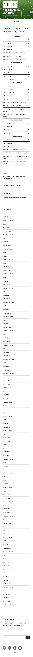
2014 (4, 434)
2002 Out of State (8, 274)
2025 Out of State (8, 605)
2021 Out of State (8, 537)
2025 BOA (6, 594)
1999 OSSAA (7, 231)
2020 (4, 519)
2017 (4, 477)
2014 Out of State (8, 445)
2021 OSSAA (6, 534)
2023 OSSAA (7, 566)
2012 (4, 405)
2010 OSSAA (7, 384)
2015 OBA (6, 452)
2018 (4, 491)
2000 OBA (6, 242)
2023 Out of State (8, 569)
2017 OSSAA (6, 484)
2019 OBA (6, 509)
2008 (4, 349)
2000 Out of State (8, 249)
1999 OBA (6, 228)
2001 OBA (6, 256)
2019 (4, 505)
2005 (4, 306)
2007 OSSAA (7, 341)
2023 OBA (6, 562)
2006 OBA (6, 324)
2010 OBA (6, 381)
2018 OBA (6, 494)
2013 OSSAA (6, 427)
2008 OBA (6, 352)
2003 (4, 277)
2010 (4, 377)
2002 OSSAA (7, 270)
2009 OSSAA (7, 370)
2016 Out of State (8, 473)
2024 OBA (6, 580)
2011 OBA (6, 395)
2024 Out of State (8, 587)
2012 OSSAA (6, 413)
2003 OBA (6, 281)
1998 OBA (6, 217)
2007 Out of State (8, 345)
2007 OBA (6, 338)
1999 (4, 224)
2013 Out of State (8, 430)
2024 (4, 573)
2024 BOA (6, 576)
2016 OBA (6, 466)
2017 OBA (6, 480)
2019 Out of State (8, 516)
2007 (4, 334)
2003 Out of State (8, 288)
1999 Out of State (8, 235)
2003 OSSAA (7, 284)
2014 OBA (6, 437)
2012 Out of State (8, 416)
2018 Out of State (8, 502)
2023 (4, 555)
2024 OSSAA (7, 583)
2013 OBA (6, 423)
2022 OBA (6, 544)
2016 (4, 462)
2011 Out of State (8, 402)
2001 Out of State (8, 260)
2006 (4, 320)
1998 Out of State (8, 220)
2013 (4, 420)
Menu (17, 21)
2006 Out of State (8, 331)
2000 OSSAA (7, 245)
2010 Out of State (8, 388)
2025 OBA (6, 598)
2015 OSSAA (7, 455)
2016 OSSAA (7, 470)
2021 (4, 526)
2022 (4, 541)
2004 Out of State (8, 302)
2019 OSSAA (7, 512)
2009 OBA (6, 366)
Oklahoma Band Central (13, 11)
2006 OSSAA (7, 327)
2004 (4, 292)
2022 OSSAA (7, 548)
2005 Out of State (8, 316)
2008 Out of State (8, 359)
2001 (4, 252)
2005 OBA (6, 309)
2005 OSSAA (7, 313)
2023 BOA (6, 558)
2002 (4, 263)
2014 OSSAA (7, 441)
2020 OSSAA (7, 523)
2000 (4, 238)
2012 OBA (6, 409)
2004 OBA (6, 295)
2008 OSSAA (7, 356)
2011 (4, 391)
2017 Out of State (8, 487)
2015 (4, 448)
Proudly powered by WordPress (12, 653)
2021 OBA (6, 530)
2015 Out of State (8, 459)
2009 (4, 363)
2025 (4, 591)
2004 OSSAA (7, 299)
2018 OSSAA (7, 498)
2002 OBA (6, 267)
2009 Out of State (8, 373)
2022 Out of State (8, 551)
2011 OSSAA (6, 398)
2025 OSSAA (7, 601)
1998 (4, 213)
